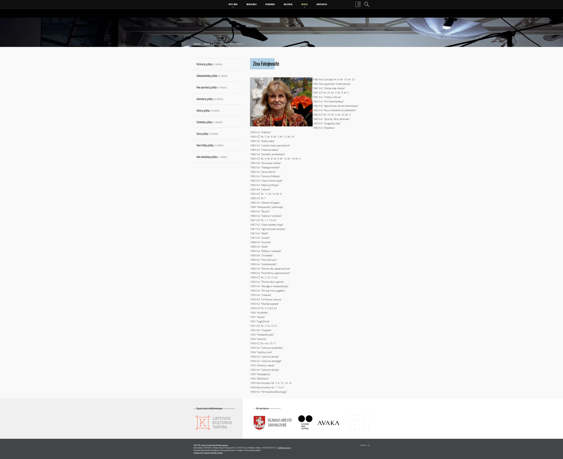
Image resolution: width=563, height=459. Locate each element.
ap (368, 445)
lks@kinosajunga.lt (284, 447)
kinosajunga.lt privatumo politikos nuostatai (208, 452)
